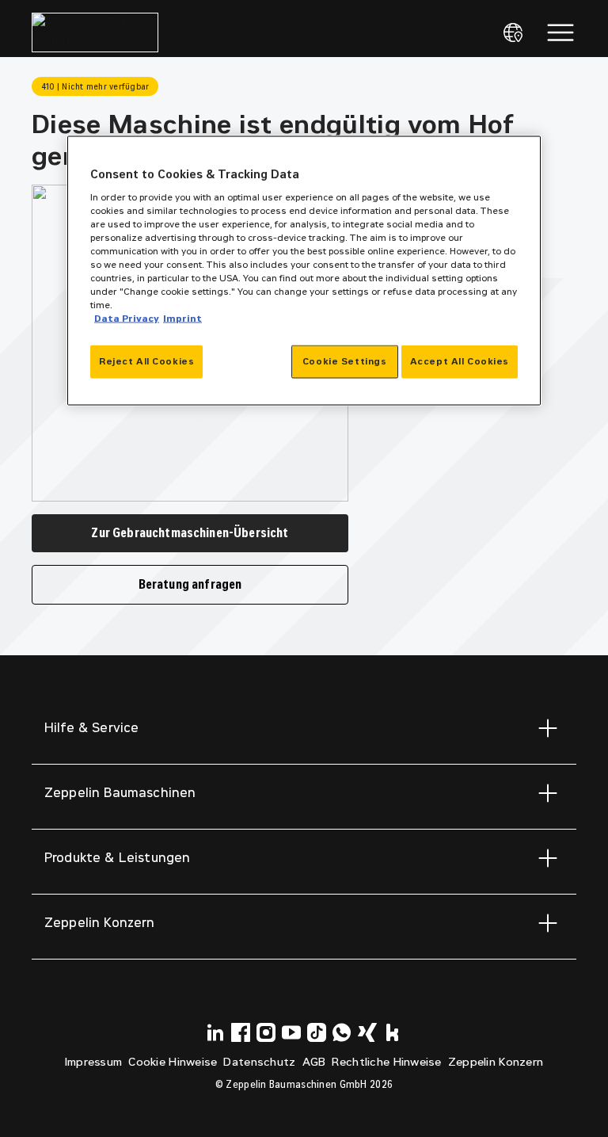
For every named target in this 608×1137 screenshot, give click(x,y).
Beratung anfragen (190, 584)
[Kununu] (392, 1032)
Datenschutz (259, 1062)
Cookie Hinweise (172, 1062)
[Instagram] (266, 1032)
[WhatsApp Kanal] (342, 1032)
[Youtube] (291, 1032)
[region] (304, 270)
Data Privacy (126, 318)
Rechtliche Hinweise (386, 1062)
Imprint (182, 318)
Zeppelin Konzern (495, 1062)
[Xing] (367, 1032)
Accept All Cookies (459, 361)
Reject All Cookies (146, 361)
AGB (314, 1062)
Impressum (94, 1062)
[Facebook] (240, 1032)
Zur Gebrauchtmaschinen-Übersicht (189, 532)
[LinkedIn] (215, 1032)
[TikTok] (316, 1032)
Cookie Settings (344, 361)
